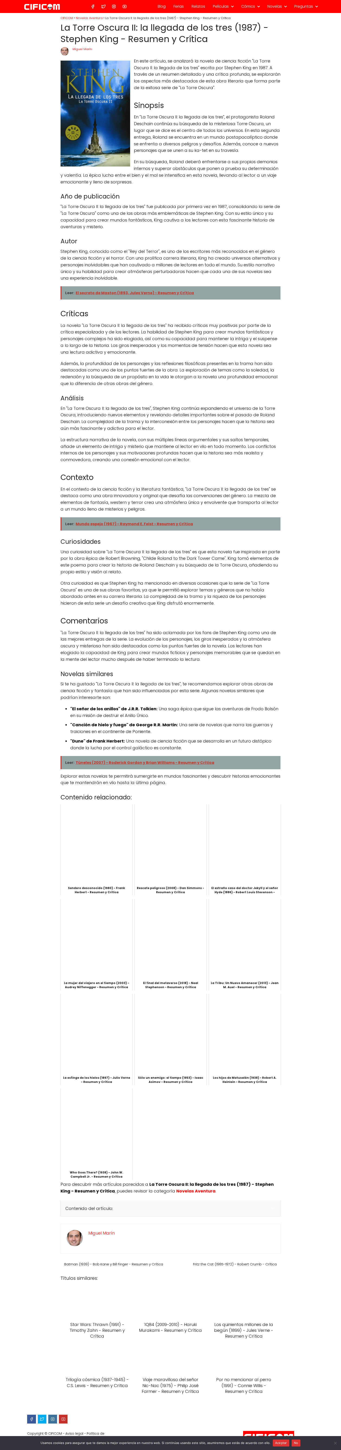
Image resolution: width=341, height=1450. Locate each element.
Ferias (179, 6)
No (296, 1443)
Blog (162, 6)
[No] (335, 1443)
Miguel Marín (82, 49)
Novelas (274, 6)
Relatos (198, 6)
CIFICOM (55, 1433)
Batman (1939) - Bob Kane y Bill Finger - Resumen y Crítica (113, 1264)
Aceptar (281, 1443)
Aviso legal (74, 1433)
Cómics (248, 6)
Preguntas (303, 6)
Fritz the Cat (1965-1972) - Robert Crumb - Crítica (235, 1264)
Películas (221, 6)
